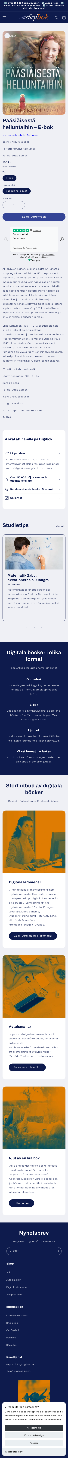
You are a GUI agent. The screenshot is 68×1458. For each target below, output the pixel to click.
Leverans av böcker (17, 1315)
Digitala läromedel (16, 1287)
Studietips (12, 1323)
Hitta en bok (21, 1203)
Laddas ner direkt (16, 191)
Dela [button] (9, 417)
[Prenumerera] (58, 1251)
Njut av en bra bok (14, 135)
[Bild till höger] (41, 627)
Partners (11, 1338)
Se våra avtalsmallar (27, 1067)
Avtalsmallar (13, 1280)
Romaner (32, 135)
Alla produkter (14, 1295)
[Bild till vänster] (26, 627)
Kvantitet (7, 198)
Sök (8, 1272)
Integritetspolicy (14, 1452)
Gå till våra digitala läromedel (33, 936)
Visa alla (61, 526)
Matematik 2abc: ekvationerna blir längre (28, 578)
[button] (4, 17)
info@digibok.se (24, 1364)
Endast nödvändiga (34, 1435)
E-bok (9, 178)
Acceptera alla (34, 1427)
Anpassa (34, 1443)
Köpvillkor (11, 1345)
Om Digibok (13, 1330)
